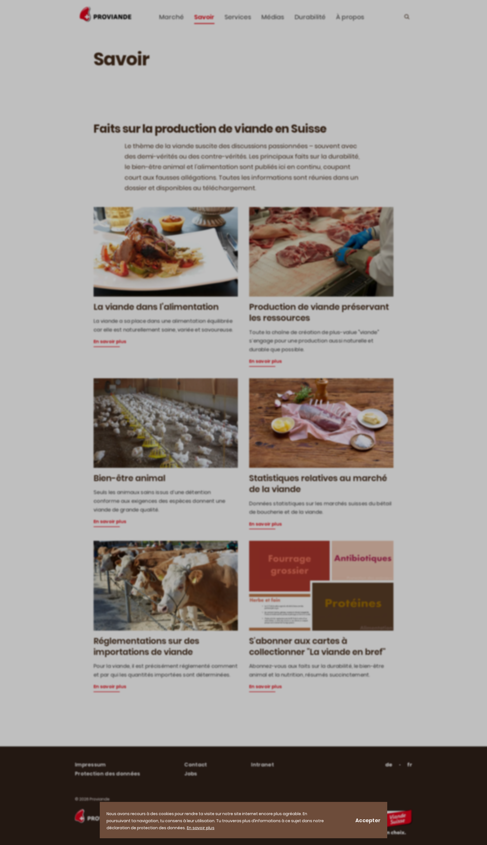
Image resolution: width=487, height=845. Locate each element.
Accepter (367, 820)
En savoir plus (200, 828)
